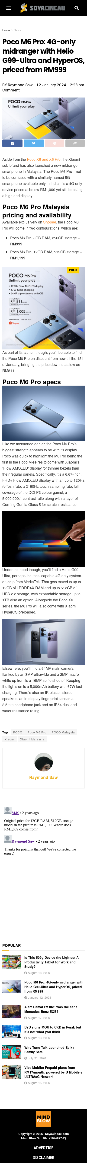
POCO (17, 732)
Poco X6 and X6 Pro (44, 159)
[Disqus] (43, 863)
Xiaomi (10, 739)
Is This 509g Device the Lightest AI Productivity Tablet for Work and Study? (52, 962)
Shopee (49, 222)
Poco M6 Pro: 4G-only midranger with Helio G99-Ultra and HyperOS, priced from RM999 (54, 987)
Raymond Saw (43, 777)
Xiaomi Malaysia (32, 739)
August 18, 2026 (38, 972)
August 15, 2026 (38, 1083)
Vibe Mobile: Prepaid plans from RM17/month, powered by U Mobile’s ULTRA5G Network (53, 1072)
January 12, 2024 (39, 997)
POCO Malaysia (63, 732)
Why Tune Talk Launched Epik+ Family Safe (49, 1049)
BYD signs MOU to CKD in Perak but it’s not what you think (52, 1029)
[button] (8, 8)
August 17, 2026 (38, 1017)
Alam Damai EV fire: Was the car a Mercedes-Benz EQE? (50, 1009)
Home (6, 30)
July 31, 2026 (36, 1058)
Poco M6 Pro (37, 732)
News (17, 30)
